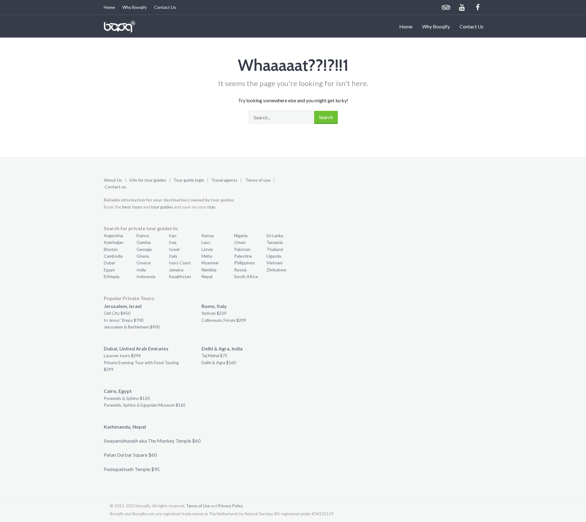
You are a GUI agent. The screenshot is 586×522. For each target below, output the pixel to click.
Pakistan (242, 249)
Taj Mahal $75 (214, 355)
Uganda (273, 256)
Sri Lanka (274, 235)
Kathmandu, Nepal (125, 427)
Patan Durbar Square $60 (130, 455)
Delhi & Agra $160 (218, 362)
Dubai (109, 262)
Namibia (208, 269)
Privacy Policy (230, 505)
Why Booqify (134, 7)
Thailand (274, 249)
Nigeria (241, 235)
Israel (174, 249)
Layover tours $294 (122, 355)
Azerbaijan (114, 242)
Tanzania (274, 242)
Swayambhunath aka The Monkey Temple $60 (152, 441)
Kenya (207, 235)
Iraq (172, 242)
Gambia (143, 242)
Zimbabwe (276, 269)
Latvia (207, 249)
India (141, 269)
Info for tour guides (147, 180)
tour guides (162, 206)
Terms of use (257, 180)
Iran (172, 235)
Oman (240, 242)
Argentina (113, 235)
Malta (206, 256)
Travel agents (224, 180)
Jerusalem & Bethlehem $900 (132, 326)
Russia (240, 269)
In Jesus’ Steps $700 (123, 320)
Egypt (109, 269)
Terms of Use (198, 505)
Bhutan (111, 249)
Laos (205, 242)
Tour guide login (188, 180)
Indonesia (145, 276)
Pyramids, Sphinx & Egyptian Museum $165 (145, 405)
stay (211, 206)
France (142, 235)
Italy (173, 256)
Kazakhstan (180, 276)
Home (109, 7)
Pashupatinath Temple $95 (132, 469)
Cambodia (113, 256)
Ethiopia (111, 276)
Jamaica (176, 269)
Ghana (142, 256)
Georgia (144, 249)
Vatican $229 (213, 313)
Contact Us (165, 7)
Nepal (206, 276)
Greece (143, 262)
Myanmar (210, 262)
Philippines (244, 262)
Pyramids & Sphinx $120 (127, 398)
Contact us (115, 186)
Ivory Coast (180, 262)
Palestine (243, 256)
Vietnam (274, 262)
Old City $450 (117, 313)
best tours (132, 206)
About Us (113, 180)
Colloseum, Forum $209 (223, 320)
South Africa (246, 276)
